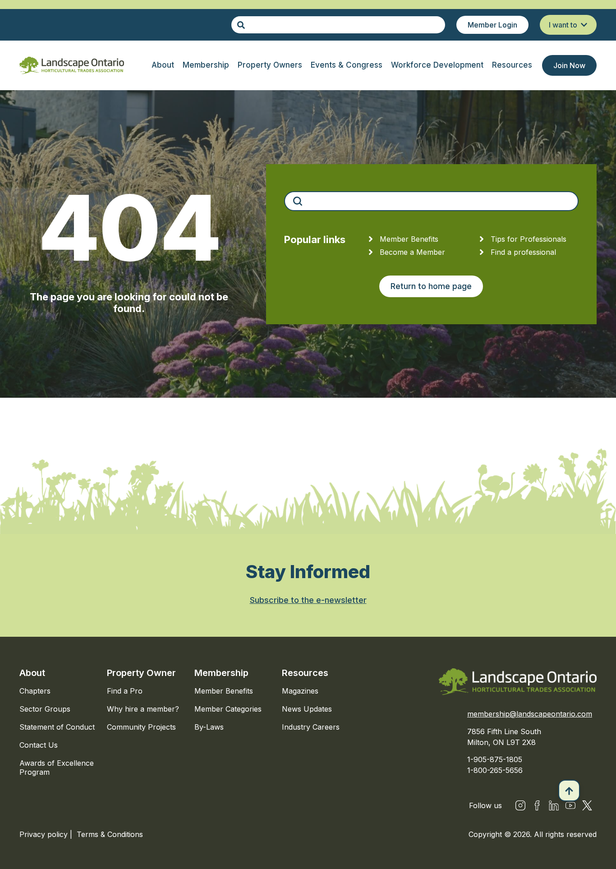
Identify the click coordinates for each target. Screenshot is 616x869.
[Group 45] (587, 805)
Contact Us (38, 744)
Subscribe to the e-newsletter (308, 600)
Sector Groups (44, 708)
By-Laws (209, 726)
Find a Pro (125, 690)
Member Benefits (223, 690)
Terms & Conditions (110, 834)
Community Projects (141, 726)
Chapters (35, 690)
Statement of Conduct (57, 726)
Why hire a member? (143, 708)
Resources (305, 672)
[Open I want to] (584, 24)
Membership (221, 672)
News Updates (307, 708)
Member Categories (228, 708)
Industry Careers (311, 726)
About (32, 672)
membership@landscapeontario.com (529, 713)
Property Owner (141, 672)
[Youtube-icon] (570, 805)
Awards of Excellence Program (56, 768)
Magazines (300, 690)
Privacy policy (44, 834)
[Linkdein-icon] (554, 805)
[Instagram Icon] (520, 805)
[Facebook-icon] (537, 805)
